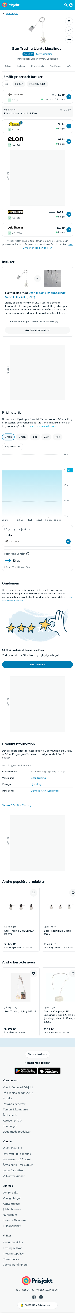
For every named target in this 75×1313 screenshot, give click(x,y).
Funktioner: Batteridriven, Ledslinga (37, 58)
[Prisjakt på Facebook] (34, 1296)
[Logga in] (71, 5)
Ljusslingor (12, 13)
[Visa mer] (5, 97)
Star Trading (38, 777)
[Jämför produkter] (69, 39)
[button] (69, 21)
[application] (37, 487)
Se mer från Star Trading (16, 805)
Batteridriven (38, 790)
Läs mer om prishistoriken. (42, 426)
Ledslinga (53, 790)
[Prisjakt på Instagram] (41, 1296)
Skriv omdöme (44, 53)
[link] (37, 302)
